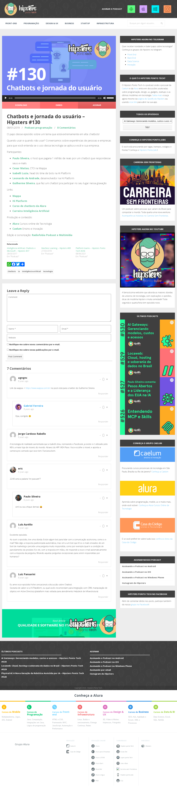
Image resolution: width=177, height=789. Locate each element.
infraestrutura (105, 23)
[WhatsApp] (9, 265)
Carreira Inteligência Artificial (30, 211)
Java (29, 720)
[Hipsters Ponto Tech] (20, 9)
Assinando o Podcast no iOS (143, 9)
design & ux (52, 23)
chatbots (12, 271)
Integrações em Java (35, 723)
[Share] (22, 265)
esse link (133, 102)
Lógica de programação (36, 726)
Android (9, 720)
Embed (59, 105)
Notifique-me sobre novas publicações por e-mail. (34, 349)
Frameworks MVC (59, 723)
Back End (131, 58)
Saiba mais (157, 95)
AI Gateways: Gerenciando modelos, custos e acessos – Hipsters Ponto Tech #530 (41, 660)
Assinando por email (100, 669)
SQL (155, 720)
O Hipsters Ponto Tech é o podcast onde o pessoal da (146, 85)
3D (104, 720)
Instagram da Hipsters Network (167, 9)
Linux (80, 720)
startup (85, 23)
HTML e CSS (57, 720)
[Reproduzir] (5, 98)
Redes (88, 726)
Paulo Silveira (20, 158)
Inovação (131, 64)
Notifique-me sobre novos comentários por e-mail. (34, 344)
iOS (3, 720)
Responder (103, 393)
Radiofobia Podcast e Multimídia (52, 235)
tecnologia (48, 271)
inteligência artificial (31, 271)
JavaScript (56, 726)
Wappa (16, 196)
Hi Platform (19, 201)
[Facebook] (13, 265)
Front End (131, 54)
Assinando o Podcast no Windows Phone (155, 9)
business (69, 23)
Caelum (17, 228)
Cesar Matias (20, 168)
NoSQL (161, 720)
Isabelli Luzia (20, 173)
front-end (11, 23)
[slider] (110, 97)
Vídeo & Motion (112, 720)
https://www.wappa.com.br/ (38, 388)
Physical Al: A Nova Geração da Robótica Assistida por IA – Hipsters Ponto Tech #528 (42, 675)
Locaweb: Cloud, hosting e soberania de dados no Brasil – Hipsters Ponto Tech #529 (42, 667)
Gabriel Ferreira (33, 405)
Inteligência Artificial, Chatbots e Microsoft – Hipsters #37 (21, 249)
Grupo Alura (22, 744)
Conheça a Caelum (159, 471)
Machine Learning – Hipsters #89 (56, 248)
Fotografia (116, 723)
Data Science (133, 61)
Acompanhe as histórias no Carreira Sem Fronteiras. (145, 215)
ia (19, 271)
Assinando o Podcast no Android (131, 9)
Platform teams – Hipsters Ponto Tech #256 (90, 249)
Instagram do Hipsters (134, 583)
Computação (37, 720)
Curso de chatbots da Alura (29, 206)
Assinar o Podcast (112, 9)
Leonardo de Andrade (25, 178)
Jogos (17, 717)
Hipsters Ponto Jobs (148, 150)
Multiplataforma (8, 717)
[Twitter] (18, 265)
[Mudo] (104, 98)
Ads (134, 717)
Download (21, 105)
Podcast (30, 127)
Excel (167, 717)
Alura (15, 223)
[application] (59, 98)
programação (31, 23)
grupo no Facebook (140, 604)
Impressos (107, 723)
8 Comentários (66, 127)
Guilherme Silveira (23, 183)
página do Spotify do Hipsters (151, 98)
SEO (130, 717)
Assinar (97, 105)
